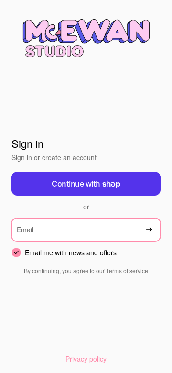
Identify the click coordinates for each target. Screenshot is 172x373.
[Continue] (149, 229)
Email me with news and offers (71, 252)
